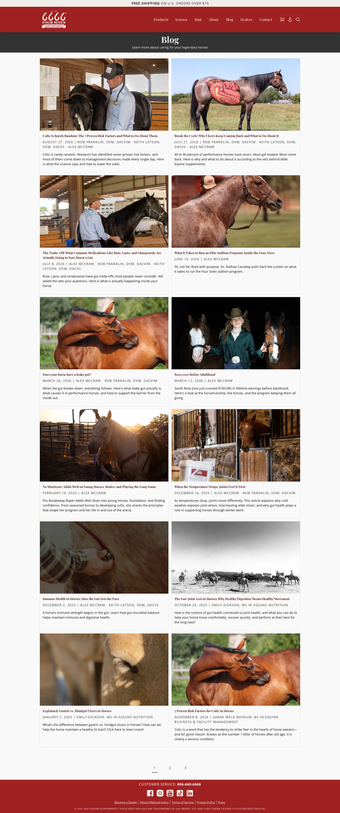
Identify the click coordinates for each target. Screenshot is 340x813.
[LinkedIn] (190, 793)
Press (221, 802)
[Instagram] (160, 793)
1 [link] (154, 768)
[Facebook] (150, 793)
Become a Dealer (126, 802)
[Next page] (185, 767)
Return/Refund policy (154, 802)
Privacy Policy (206, 802)
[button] (282, 19)
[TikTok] (180, 793)
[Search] (297, 19)
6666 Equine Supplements (101, 808)
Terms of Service (183, 802)
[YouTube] (170, 793)
